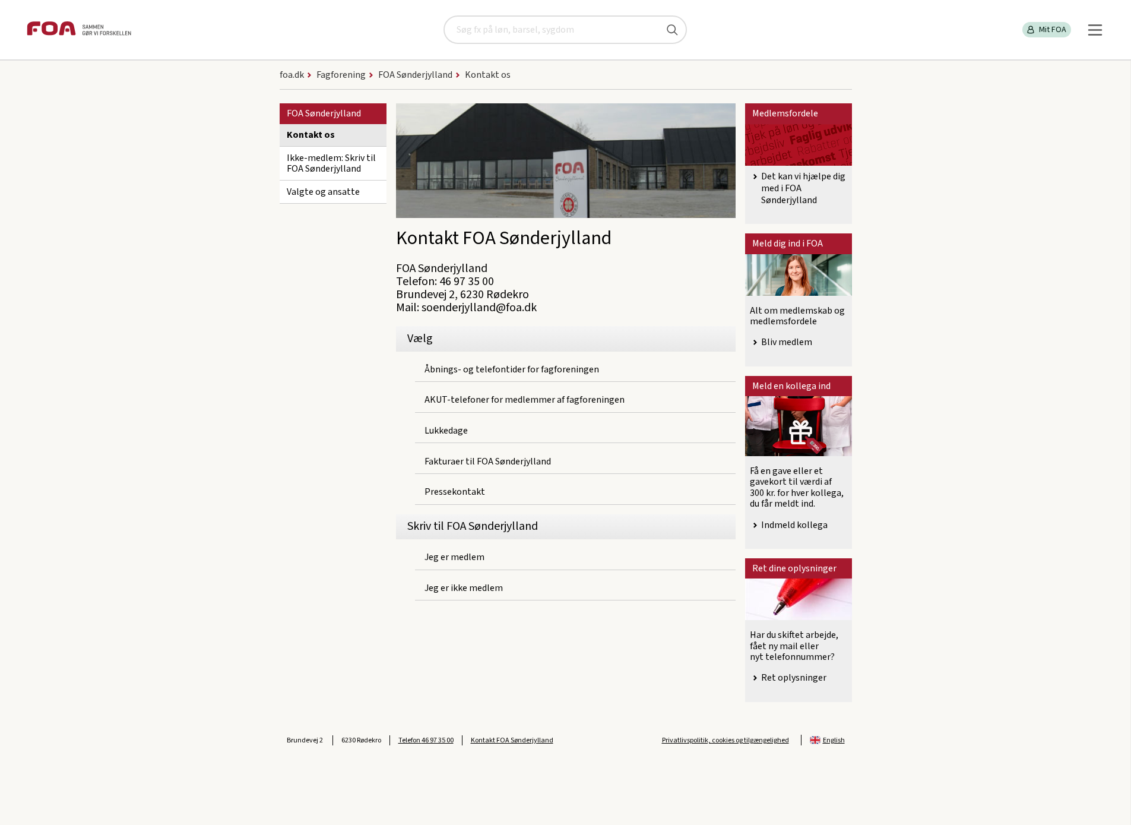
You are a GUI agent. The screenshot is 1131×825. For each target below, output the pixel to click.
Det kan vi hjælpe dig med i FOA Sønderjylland (803, 188)
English (834, 740)
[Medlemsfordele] (798, 145)
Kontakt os (311, 134)
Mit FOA (1052, 30)
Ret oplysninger (793, 678)
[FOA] (79, 30)
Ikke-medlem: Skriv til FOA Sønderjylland (331, 163)
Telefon (426, 740)
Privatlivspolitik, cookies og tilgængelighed (725, 740)
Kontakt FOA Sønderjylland (512, 740)
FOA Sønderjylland (324, 113)
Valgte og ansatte (323, 191)
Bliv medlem (786, 342)
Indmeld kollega (794, 525)
